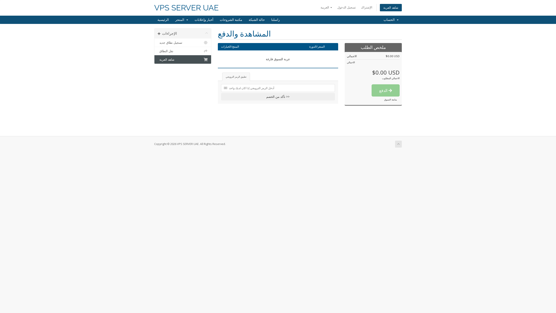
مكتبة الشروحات (231, 20)
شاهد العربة (390, 7)
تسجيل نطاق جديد (170, 43)
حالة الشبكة (257, 20)
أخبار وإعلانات (204, 20)
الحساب (390, 20)
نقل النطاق (165, 51)
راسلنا (275, 20)
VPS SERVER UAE (186, 7)
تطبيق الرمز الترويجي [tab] (236, 76)
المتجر (180, 20)
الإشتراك (366, 7)
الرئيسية (163, 20)
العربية (325, 7)
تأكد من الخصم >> (278, 97)
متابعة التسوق (390, 99)
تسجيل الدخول (346, 7)
